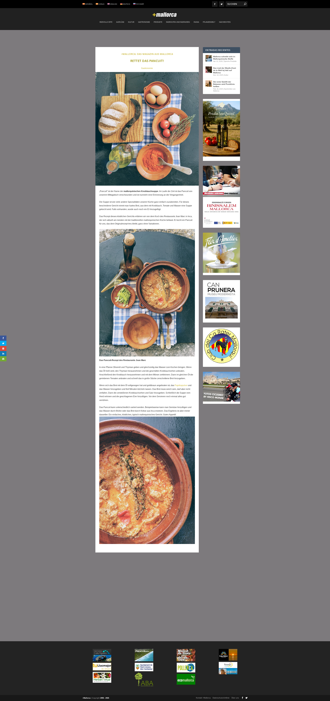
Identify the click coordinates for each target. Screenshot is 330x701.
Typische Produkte (230, 61)
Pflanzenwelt (209, 22)
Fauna (196, 22)
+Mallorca (86, 698)
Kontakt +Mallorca (203, 698)
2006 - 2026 (104, 698)
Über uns (235, 698)
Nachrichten (224, 22)
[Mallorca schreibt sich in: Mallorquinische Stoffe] (208, 58)
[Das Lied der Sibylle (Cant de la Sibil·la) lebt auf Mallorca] (208, 69)
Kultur (131, 22)
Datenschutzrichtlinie (221, 698)
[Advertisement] (147, 591)
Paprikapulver (181, 385)
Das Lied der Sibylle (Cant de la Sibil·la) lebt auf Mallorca (224, 70)
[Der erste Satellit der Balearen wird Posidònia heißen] (208, 83)
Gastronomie (144, 22)
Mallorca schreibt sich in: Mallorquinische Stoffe (224, 58)
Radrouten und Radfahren (178, 22)
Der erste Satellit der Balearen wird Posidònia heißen (224, 84)
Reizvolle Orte (106, 22)
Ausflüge (120, 22)
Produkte (158, 22)
